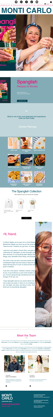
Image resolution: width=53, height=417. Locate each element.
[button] (51, 2)
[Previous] (3, 120)
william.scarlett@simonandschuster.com (41, 402)
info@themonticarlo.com (38, 407)
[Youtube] (37, 2)
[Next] (49, 120)
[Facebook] (26, 2)
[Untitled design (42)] (16, 2)
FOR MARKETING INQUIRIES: (40, 394)
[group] (26, 206)
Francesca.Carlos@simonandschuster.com (41, 397)
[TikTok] (31, 2)
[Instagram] (21, 2)
